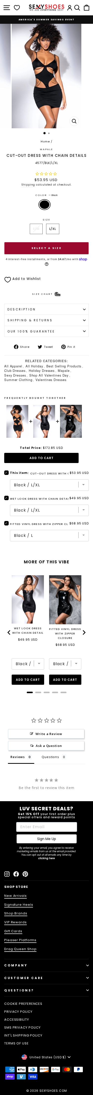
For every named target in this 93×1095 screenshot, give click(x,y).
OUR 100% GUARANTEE (31, 331)
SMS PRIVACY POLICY (22, 1027)
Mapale (63, 370)
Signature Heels (18, 904)
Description (21, 309)
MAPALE (46, 149)
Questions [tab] (50, 757)
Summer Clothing (18, 379)
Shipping (28, 185)
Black (44, 205)
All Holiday (34, 366)
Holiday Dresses (42, 370)
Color (46, 195)
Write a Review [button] (48, 734)
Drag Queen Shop (20, 949)
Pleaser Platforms (20, 940)
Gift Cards (13, 931)
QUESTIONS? (19, 990)
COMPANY (15, 965)
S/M (36, 229)
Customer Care (23, 978)
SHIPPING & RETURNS (30, 320)
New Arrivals (15, 895)
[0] (17, 7)
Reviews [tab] (17, 757)
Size (46, 219)
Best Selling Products (64, 366)
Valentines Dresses (50, 379)
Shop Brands (15, 913)
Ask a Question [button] (49, 745)
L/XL (52, 229)
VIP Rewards (15, 922)
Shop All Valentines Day (49, 375)
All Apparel (13, 366)
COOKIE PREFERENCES (23, 1003)
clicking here (46, 858)
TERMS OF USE (16, 1043)
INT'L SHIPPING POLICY (23, 1035)
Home (45, 141)
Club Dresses (15, 370)
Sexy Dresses (15, 375)
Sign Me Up (46, 838)
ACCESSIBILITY (16, 1019)
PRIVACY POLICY (18, 1011)
